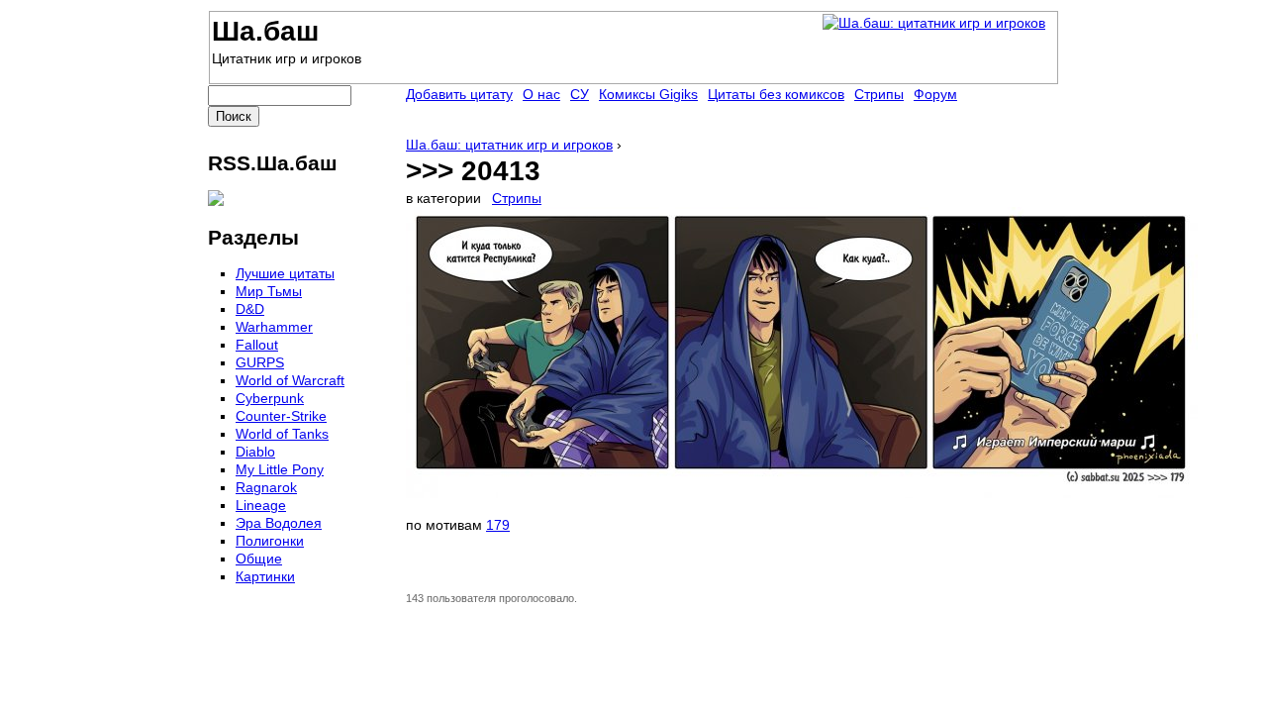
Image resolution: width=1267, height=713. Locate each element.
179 (498, 525)
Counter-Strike (281, 416)
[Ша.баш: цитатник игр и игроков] (934, 23)
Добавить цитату (459, 94)
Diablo (255, 451)
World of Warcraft (290, 380)
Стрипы (516, 198)
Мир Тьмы (269, 291)
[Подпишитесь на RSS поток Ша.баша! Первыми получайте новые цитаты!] (216, 201)
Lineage (261, 505)
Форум (935, 94)
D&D (250, 309)
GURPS (260, 362)
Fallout (257, 345)
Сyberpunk (270, 398)
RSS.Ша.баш (273, 163)
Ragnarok (266, 487)
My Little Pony (280, 469)
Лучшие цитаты (285, 273)
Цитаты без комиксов (776, 94)
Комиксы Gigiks (648, 94)
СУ (579, 94)
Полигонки (270, 541)
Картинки (265, 576)
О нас (541, 94)
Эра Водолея (279, 523)
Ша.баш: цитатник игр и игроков (509, 145)
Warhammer (274, 327)
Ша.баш (265, 31)
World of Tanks (282, 434)
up (418, 577)
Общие (259, 558)
